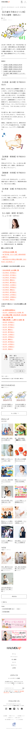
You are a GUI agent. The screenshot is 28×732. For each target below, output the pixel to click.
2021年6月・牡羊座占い (9, 272)
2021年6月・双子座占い (9, 277)
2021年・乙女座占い (8, 334)
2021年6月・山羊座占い (9, 294)
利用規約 (16, 691)
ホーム (14, 654)
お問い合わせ (17, 717)
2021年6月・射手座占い (9, 292)
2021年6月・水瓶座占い (9, 297)
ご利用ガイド (10, 717)
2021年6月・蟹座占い (9, 280)
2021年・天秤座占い (8, 337)
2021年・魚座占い (8, 349)
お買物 (14, 668)
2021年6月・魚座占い (9, 299)
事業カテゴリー (12, 715)
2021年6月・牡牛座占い (9, 275)
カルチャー (14, 665)
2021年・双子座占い (8, 327)
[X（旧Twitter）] (18, 709)
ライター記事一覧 (19, 371)
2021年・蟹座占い (8, 329)
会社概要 (5, 715)
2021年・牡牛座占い (8, 325)
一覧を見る (14, 596)
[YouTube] (10, 709)
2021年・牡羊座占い (8, 322)
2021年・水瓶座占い (8, 346)
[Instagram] (6, 709)
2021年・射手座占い (8, 342)
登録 (23, 688)
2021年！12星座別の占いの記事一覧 (13, 312)
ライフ (14, 662)
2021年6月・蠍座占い (9, 290)
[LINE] (14, 709)
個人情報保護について (9, 719)
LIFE (6, 376)
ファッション (14, 656)
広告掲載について (21, 715)
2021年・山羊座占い (8, 344)
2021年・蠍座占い (8, 339)
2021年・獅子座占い (8, 332)
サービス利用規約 (19, 719)
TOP (2, 376)
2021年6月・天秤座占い (9, 287)
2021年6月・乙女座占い (9, 285)
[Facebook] (22, 709)
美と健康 (14, 659)
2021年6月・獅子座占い (9, 282)
